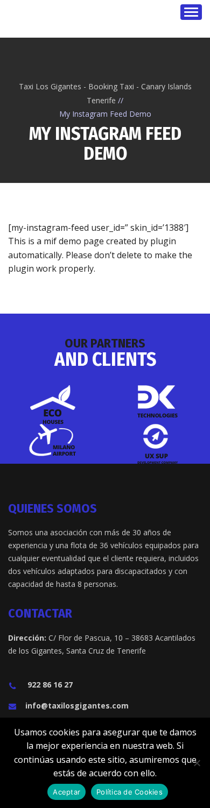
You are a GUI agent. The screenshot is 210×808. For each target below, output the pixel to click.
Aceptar (66, 792)
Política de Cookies (129, 792)
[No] (196, 762)
